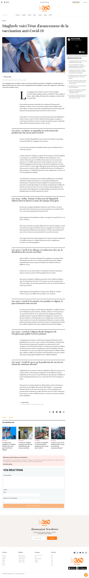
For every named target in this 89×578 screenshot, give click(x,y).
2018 (52, 561)
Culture (40, 15)
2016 (52, 565)
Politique (18, 15)
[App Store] (72, 568)
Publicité (36, 561)
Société (29, 15)
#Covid (4, 417)
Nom (4, 492)
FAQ (35, 557)
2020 (52, 558)
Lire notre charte (7, 464)
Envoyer (52, 538)
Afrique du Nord (21, 555)
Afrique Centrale (21, 558)
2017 (52, 563)
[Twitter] (77, 552)
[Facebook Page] (74, 552)
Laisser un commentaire (33, 506)
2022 (52, 555)
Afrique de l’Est (21, 560)
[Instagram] (86, 552)
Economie (24, 15)
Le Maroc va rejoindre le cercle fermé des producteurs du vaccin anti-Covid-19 (35, 131)
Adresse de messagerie (10, 498)
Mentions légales (38, 558)
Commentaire (7, 475)
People (34, 15)
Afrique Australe (21, 561)
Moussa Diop (7, 76)
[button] (86, 575)
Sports (50, 15)
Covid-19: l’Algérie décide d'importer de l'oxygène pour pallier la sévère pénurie (34, 332)
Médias (45, 15)
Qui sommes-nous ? (38, 555)
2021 (52, 557)
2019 (52, 560)
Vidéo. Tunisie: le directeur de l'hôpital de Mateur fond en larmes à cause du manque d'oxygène (35, 199)
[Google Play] (82, 568)
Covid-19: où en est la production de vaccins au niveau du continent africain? (37, 363)
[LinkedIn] (83, 552)
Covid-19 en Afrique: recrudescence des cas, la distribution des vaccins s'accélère (37, 251)
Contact (36, 560)
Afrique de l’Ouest (21, 557)
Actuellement (4, 15)
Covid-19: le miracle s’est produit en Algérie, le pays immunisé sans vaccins (37, 302)
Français (85, 2)
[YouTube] (80, 552)
